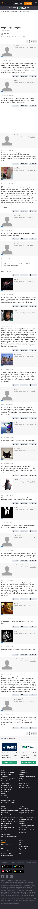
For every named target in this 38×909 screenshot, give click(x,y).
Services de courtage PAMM (9, 821)
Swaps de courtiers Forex (26, 812)
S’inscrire (28, 3)
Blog (20, 853)
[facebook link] (2, 876)
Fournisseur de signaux (7, 815)
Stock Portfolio (5, 851)
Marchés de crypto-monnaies (9, 832)
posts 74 (33, 391)
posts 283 (33, 701)
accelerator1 (17, 215)
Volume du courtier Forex (26, 815)
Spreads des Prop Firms (25, 828)
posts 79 (32, 633)
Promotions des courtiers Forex (27, 817)
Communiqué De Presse (25, 819)
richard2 (16, 80)
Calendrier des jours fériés (8, 779)
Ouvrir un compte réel (10, 762)
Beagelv (16, 631)
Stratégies (22, 779)
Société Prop (22, 823)
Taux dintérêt (4, 776)
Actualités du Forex (6, 787)
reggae (16, 389)
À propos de (22, 851)
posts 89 (32, 605)
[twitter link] (7, 876)
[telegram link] (11, 876)
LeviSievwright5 (18, 565)
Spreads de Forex (23, 808)
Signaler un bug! (23, 849)
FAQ (20, 842)
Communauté (23, 772)
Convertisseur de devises (8, 802)
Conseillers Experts (6, 830)
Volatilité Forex (5, 783)
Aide (20, 844)
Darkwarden (17, 448)
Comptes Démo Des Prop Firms (27, 830)
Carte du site (20, 862)
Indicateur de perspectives (26, 787)
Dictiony (6, 33)
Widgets (3, 842)
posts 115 (33, 424)
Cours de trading (5, 834)
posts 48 (32, 482)
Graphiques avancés (7, 855)
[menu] (36, 3)
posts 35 (32, 82)
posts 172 (33, 537)
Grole (15, 310)
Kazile (15, 422)
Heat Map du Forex (6, 798)
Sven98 (16, 135)
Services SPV (4, 812)
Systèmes (21, 774)
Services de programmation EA (9, 817)
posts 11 (32, 217)
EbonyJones (17, 535)
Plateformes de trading (7, 827)
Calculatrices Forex (6, 796)
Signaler (34, 76)
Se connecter (18, 3)
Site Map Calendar (32, 862)
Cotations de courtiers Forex (26, 810)
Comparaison (22, 832)
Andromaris (17, 354)
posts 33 (32, 356)
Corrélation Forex (6, 785)
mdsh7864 (17, 168)
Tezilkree (16, 480)
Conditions (4, 862)
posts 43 (32, 137)
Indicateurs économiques (8, 800)
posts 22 (32, 170)
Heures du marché (6, 774)
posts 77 (32, 509)
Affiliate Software (6, 853)
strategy (12, 69)
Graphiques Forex (24, 783)
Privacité (12, 862)
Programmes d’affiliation (8, 819)
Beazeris (16, 279)
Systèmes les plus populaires (27, 776)
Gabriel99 (16, 243)
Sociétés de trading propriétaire (9, 810)
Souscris (7, 30)
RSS (2, 849)
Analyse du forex (6, 789)
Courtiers (3, 808)
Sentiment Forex (23, 785)
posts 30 (33, 312)
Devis (16, 76)
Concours (21, 781)
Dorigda (16, 507)
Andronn (16, 603)
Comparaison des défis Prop (26, 825)
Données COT (5, 791)
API (2, 846)
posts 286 (33, 567)
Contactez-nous (23, 846)
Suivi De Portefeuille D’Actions (9, 836)
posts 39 (32, 245)
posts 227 (33, 47)
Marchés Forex (5, 781)
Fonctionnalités (5, 844)
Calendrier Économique (7, 772)
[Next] (36, 41)
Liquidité (3, 793)
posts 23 (32, 281)
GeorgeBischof (18, 699)
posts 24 (33, 450)
